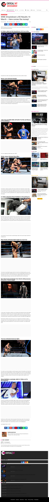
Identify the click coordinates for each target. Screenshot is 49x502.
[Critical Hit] (9, 1)
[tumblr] (21, 24)
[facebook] (5, 24)
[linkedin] (18, 24)
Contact (17, 499)
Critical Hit (13, 499)
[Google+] (41, 29)
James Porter (39, 191)
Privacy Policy (30, 499)
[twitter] (8, 24)
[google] (10, 24)
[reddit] (13, 24)
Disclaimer (36, 499)
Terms (26, 499)
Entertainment (5, 13)
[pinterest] (16, 24)
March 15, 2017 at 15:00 (7, 443)
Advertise (22, 499)
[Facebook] (37, 29)
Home (1, 13)
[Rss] (43, 29)
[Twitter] (39, 29)
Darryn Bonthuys (4, 21)
